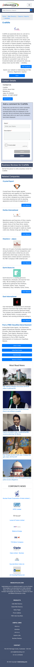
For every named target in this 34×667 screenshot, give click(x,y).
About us (17, 626)
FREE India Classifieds (17, 616)
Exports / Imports (23, 16)
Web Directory (12, 16)
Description (8, 130)
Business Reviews (17, 638)
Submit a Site (17, 635)
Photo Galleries (17, 613)
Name (6, 123)
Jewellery (7, 18)
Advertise (17, 629)
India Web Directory (17, 603)
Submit (22, 155)
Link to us (17, 632)
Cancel (22, 151)
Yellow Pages (17, 609)
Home (4, 16)
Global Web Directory (17, 606)
